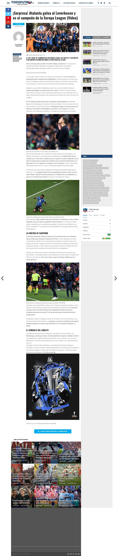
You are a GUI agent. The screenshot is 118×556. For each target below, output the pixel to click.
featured (16, 60)
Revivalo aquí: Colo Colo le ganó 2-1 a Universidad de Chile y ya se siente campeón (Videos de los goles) (101, 52)
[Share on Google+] (8, 22)
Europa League (17, 58)
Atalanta (16, 56)
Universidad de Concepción (92, 200)
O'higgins (86, 188)
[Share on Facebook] (8, 10)
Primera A (87, 198)
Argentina (87, 180)
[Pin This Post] (8, 18)
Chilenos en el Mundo (86, 3)
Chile (99, 165)
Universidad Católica (90, 165)
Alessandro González (18, 45)
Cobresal (98, 190)
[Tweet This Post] (8, 14)
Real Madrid (95, 188)
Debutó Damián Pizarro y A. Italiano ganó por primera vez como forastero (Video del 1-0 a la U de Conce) (101, 80)
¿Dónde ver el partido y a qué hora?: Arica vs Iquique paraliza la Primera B (101, 43)
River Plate (100, 185)
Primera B (56, 3)
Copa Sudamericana (90, 178)
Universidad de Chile (90, 163)
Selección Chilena (69, 3)
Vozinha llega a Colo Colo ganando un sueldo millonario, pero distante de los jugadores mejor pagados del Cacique (101, 70)
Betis (105, 193)
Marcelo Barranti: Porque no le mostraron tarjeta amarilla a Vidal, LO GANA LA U (101, 61)
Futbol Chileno (88, 173)
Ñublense (106, 190)
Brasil (86, 193)
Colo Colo (94, 160)
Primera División (43, 3)
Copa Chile (106, 175)
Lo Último (97, 37)
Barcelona (94, 195)
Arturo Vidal (99, 183)
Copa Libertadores (102, 168)
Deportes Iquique (89, 202)
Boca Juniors (104, 188)
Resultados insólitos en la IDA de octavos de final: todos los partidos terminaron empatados (101, 89)
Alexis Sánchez (88, 183)
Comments (107, 37)
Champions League (89, 185)
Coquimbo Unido (88, 190)
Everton (99, 193)
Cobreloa (92, 193)
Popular (88, 37)
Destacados (98, 173)
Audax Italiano (96, 180)
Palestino (98, 175)
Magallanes (95, 198)
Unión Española (88, 175)
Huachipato (101, 178)
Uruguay (86, 195)
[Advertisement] (97, 21)
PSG (97, 202)
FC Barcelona (103, 195)
